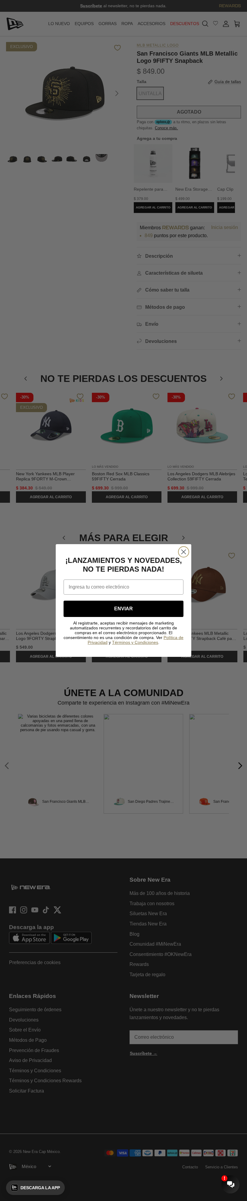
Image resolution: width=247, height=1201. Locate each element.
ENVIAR (123, 608)
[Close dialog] (183, 552)
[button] (35, 1187)
